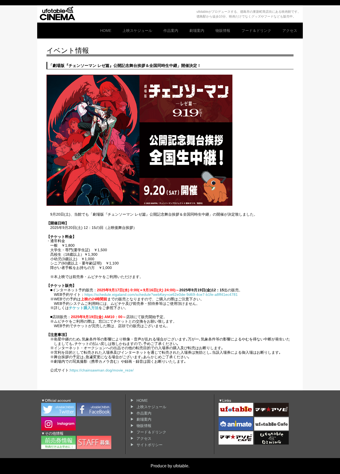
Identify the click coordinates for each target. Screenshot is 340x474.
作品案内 (170, 30)
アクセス (289, 30)
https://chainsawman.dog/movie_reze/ (102, 370)
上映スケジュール (137, 30)
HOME (105, 30)
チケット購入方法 (84, 308)
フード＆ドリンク (256, 30)
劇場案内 (196, 30)
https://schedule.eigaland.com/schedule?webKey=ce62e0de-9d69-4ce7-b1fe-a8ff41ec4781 (161, 294)
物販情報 (222, 30)
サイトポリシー (150, 445)
